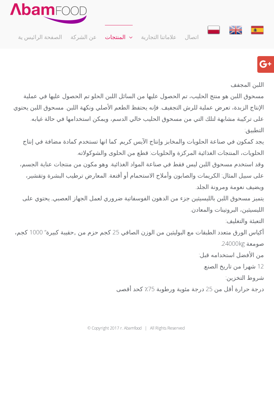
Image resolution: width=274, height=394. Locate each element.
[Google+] (265, 63)
